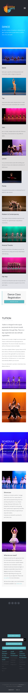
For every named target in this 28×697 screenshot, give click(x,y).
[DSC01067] (14, 471)
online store (19, 583)
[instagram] (12, 603)
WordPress (20, 686)
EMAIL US (18, 689)
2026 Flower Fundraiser (14, 653)
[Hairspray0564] (14, 370)
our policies (6, 578)
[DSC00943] (14, 522)
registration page (12, 451)
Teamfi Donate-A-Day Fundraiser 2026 (5, 655)
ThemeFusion (21, 684)
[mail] (15, 603)
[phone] (18, 603)
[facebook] (9, 603)
